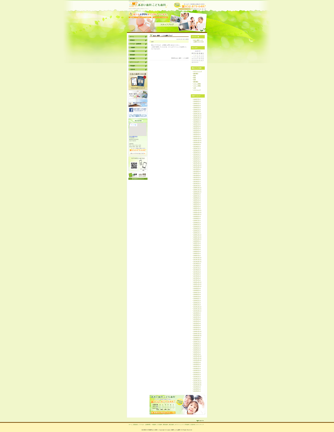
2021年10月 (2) (197, 167)
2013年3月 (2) (197, 374)
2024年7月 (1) (197, 99)
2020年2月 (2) (197, 206)
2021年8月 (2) (197, 171)
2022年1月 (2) (197, 161)
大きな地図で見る (133, 136)
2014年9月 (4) (197, 337)
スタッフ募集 (197, 83)
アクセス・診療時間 (144, 424)
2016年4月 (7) (197, 298)
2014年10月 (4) (197, 335)
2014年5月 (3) (197, 345)
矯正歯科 (171, 424)
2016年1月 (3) (197, 304)
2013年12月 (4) (197, 356)
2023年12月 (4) (197, 113)
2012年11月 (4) (197, 382)
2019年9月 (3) (197, 216)
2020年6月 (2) (197, 198)
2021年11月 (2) (197, 165)
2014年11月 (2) (197, 333)
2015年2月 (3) (197, 327)
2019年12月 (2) (197, 210)
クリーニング (197, 90)
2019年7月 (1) (197, 220)
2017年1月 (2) (197, 280)
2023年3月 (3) (197, 132)
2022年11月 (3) (197, 140)
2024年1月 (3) (197, 111)
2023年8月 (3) (197, 121)
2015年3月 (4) (197, 325)
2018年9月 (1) (197, 241)
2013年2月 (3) (197, 376)
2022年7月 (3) (197, 148)
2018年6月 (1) (197, 245)
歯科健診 (195, 73)
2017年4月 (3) (197, 274)
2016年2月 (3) (197, 302)
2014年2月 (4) (197, 352)
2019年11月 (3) (197, 212)
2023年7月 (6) (197, 124)
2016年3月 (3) (197, 300)
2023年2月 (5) (197, 134)
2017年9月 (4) (197, 263)
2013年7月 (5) (197, 366)
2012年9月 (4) (197, 387)
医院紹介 (135, 424)
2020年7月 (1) (197, 195)
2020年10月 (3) (197, 191)
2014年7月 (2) (197, 341)
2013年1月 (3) (197, 378)
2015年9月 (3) (197, 313)
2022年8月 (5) (197, 146)
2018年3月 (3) (197, 251)
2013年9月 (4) (197, 362)
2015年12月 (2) (197, 306)
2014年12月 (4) (197, 331)
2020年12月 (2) (197, 187)
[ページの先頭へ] (202, 421)
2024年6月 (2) (197, 101)
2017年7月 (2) (197, 267)
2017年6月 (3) (197, 269)
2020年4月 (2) (197, 202)
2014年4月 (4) (197, 348)
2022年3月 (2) (197, 156)
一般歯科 (153, 424)
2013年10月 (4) (197, 360)
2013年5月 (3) (197, 370)
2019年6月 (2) (197, 222)
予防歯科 (187, 424)
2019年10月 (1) (197, 214)
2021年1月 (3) (197, 185)
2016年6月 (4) (197, 294)
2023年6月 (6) (197, 126)
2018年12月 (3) (197, 235)
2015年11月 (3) (197, 308)
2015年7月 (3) (197, 317)
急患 (194, 79)
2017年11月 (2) (197, 259)
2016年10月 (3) (197, 286)
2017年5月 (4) (197, 272)
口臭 (194, 88)
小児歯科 (159, 424)
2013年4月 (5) (197, 372)
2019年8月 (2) (197, 218)
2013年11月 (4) (197, 358)
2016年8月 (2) (197, 290)
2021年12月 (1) (197, 163)
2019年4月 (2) (197, 226)
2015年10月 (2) (197, 311)
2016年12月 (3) (197, 282)
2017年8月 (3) (197, 265)
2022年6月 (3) (197, 150)
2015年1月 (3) (197, 329)
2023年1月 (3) (197, 136)
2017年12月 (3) (197, 257)
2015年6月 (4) (197, 319)
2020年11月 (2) (197, 189)
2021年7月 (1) (197, 173)
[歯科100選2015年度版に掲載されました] (138, 89)
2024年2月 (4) (197, 109)
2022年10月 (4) (197, 142)
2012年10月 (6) (197, 384)
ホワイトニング (197, 71)
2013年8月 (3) (197, 364)
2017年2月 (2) (197, 278)
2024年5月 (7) (197, 103)
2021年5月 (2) (197, 177)
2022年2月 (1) (197, 158)
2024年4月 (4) (197, 105)
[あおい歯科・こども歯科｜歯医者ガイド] (138, 179)
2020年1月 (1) (197, 208)
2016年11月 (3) (197, 284)
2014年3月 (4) (197, 350)
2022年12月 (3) (197, 138)
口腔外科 (192, 424)
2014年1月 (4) (197, 354)
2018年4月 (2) (197, 249)
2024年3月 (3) (197, 107)
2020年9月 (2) (197, 193)
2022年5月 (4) (197, 152)
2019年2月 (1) (197, 230)
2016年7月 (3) (197, 292)
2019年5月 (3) (197, 224)
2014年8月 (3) (197, 339)
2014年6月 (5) (197, 343)
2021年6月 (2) (197, 175)
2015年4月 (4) (197, 323)
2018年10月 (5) (197, 239)
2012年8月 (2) (197, 389)
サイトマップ (200, 424)
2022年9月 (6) (197, 144)
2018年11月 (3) (197, 237)
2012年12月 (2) (197, 380)
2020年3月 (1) (197, 204)
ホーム (130, 424)
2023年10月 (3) (197, 117)
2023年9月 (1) (197, 119)
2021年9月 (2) (197, 169)
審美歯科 (165, 424)
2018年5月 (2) (197, 247)
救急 (194, 75)
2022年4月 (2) (197, 154)
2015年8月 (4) (197, 315)
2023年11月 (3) (197, 115)
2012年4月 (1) (197, 391)
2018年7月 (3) (197, 243)
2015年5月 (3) (197, 321)
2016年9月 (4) (197, 288)
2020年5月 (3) (197, 200)
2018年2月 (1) (197, 253)
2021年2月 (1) (197, 183)
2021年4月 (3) (197, 179)
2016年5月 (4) (197, 296)
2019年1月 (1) (197, 232)
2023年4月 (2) (197, 130)
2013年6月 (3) (197, 368)
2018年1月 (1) (197, 255)
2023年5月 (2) (197, 128)
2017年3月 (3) (197, 276)
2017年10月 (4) (197, 261)
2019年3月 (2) (197, 228)
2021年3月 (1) (197, 181)
